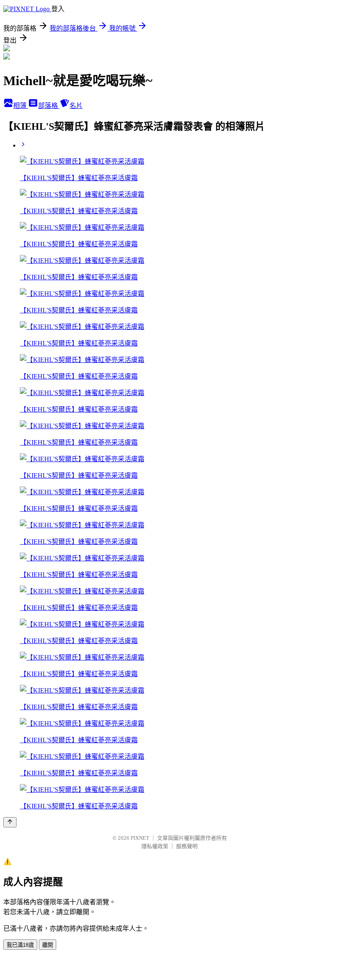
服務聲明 (187, 846)
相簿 (20, 105)
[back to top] (10, 822)
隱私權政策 (154, 846)
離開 (47, 945)
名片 (76, 105)
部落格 (49, 105)
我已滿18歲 (20, 945)
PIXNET (140, 838)
